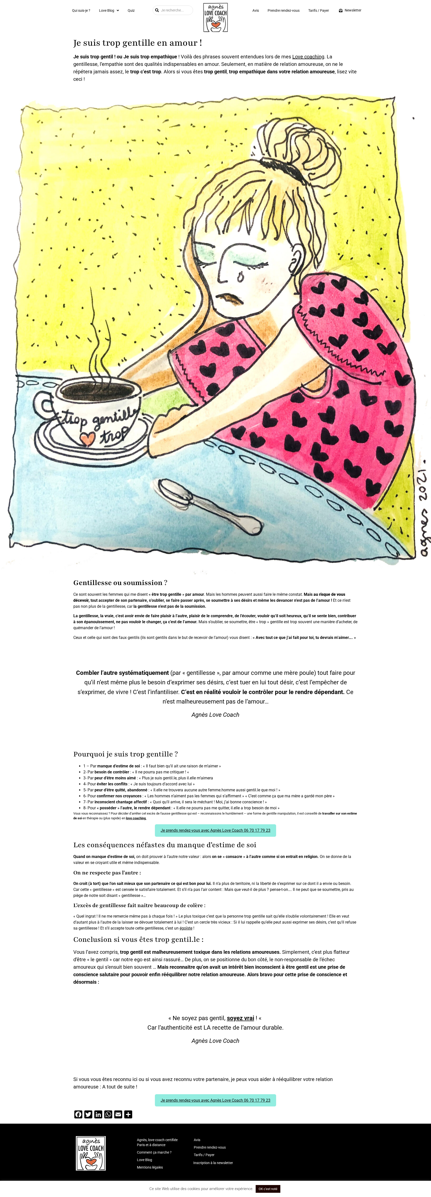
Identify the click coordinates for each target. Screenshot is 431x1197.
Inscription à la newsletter (213, 1163)
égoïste (186, 928)
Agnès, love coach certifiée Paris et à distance (157, 1142)
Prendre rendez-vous (284, 10)
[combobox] (173, 10)
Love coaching (308, 57)
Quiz (131, 10)
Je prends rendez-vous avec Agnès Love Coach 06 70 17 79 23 (215, 830)
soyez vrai (240, 1018)
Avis (255, 10)
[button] (109, 10)
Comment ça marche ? (154, 1152)
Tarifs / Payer (318, 10)
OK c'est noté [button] (268, 1189)
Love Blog (106, 10)
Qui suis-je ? (81, 10)
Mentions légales (150, 1167)
